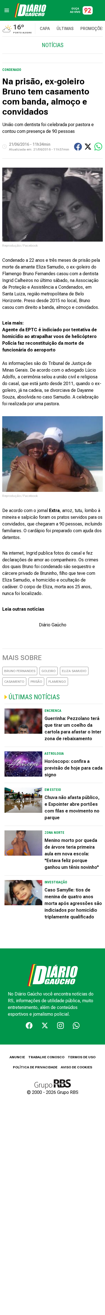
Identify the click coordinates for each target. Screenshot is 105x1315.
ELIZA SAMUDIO (74, 671)
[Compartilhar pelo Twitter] (88, 146)
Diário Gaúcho (52, 625)
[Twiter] (44, 1025)
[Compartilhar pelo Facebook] (78, 147)
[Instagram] (60, 1025)
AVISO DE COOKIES (76, 1067)
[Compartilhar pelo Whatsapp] (98, 146)
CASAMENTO (14, 682)
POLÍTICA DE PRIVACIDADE (35, 1067)
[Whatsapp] (76, 1025)
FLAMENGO (57, 682)
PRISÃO (36, 682)
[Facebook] (29, 1025)
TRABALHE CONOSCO (46, 1057)
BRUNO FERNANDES (19, 671)
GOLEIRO (48, 671)
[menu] (6, 10)
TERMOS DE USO (81, 1057)
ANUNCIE (17, 1057)
